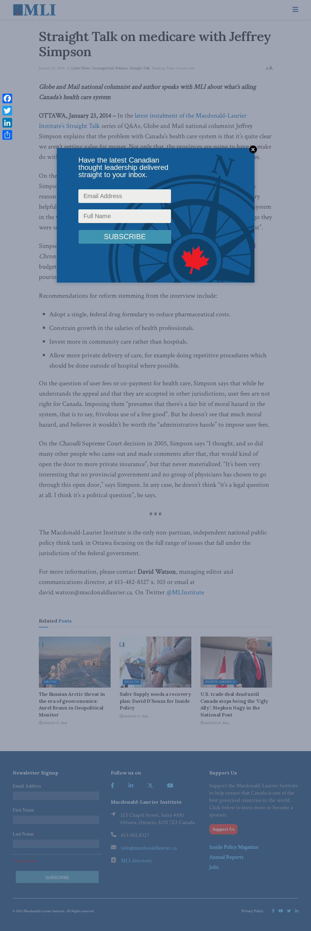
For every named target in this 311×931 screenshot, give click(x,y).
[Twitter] (7, 111)
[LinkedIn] (7, 123)
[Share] (7, 135)
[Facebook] (7, 98)
